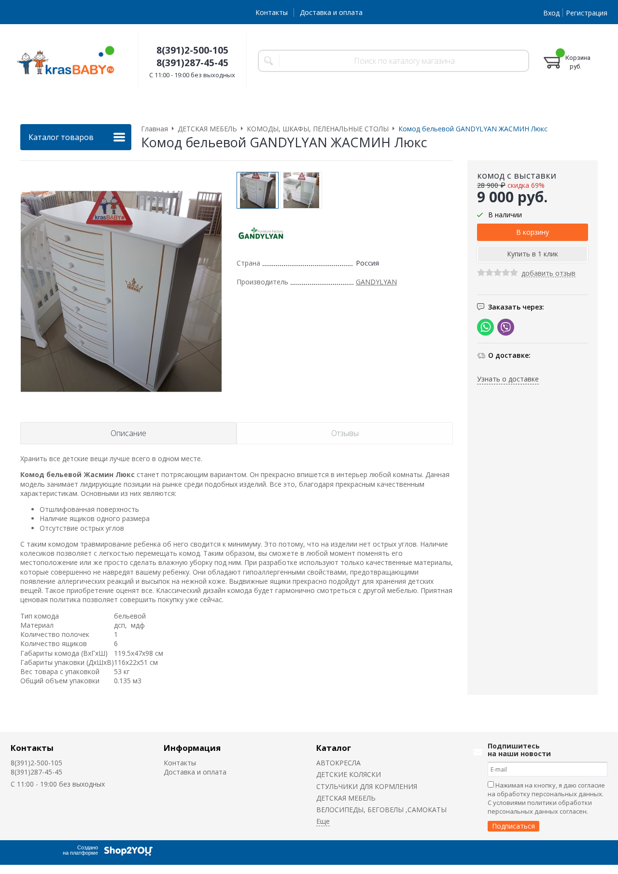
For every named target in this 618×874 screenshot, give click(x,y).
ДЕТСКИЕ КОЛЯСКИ (348, 774)
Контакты (271, 12)
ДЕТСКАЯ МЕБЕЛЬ (346, 798)
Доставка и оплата (331, 12)
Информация (192, 747)
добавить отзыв (548, 274)
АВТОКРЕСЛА (338, 762)
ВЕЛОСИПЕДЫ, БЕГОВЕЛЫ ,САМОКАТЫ (381, 809)
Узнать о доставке (508, 379)
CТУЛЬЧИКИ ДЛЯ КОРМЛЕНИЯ (366, 786)
